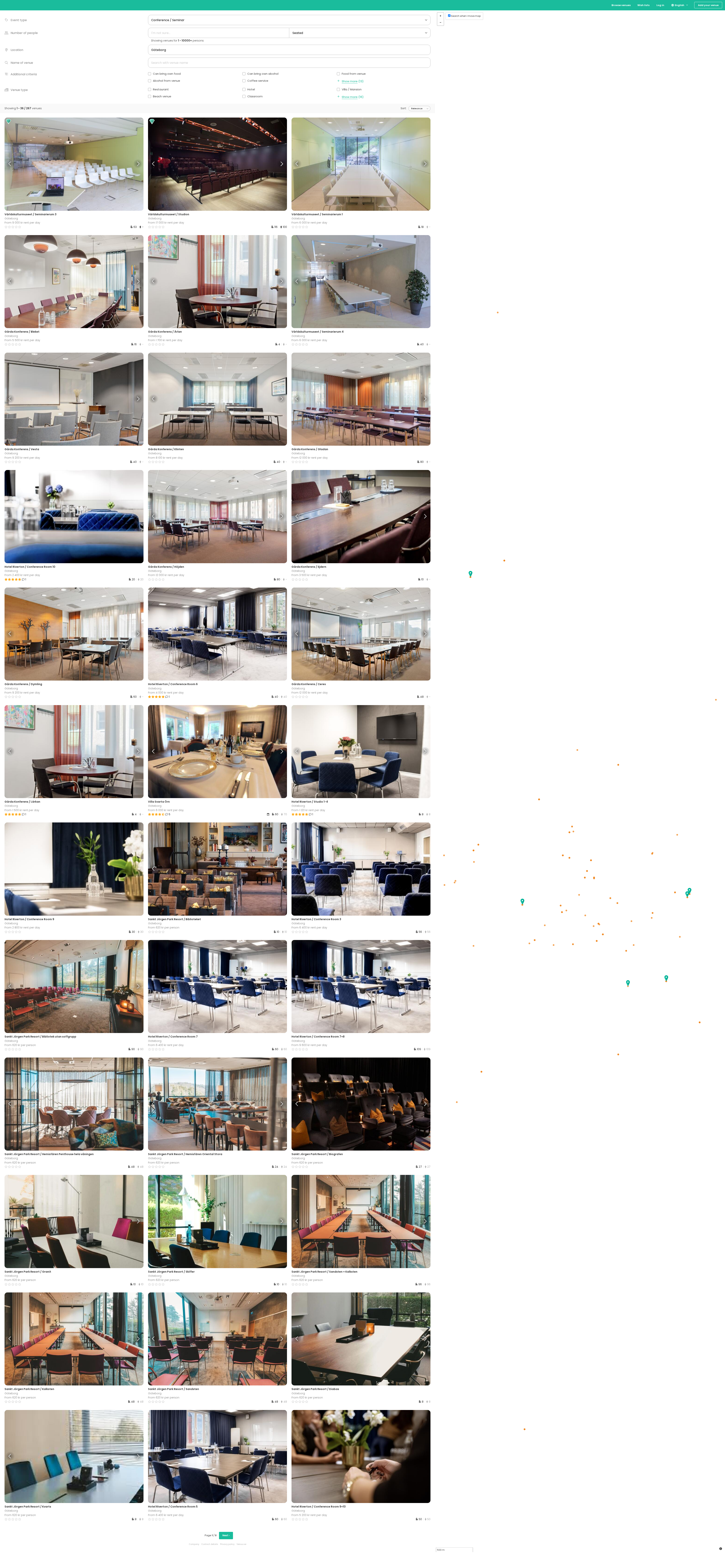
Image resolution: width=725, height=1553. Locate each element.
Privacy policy (227, 1544)
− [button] (440, 22)
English (679, 5)
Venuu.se (241, 1544)
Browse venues (621, 5)
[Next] (126, 164)
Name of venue (22, 63)
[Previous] (22, 164)
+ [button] (440, 16)
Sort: (403, 108)
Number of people (24, 33)
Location (17, 50)
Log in (660, 5)
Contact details (209, 1544)
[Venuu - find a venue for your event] (10, 4)
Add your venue (708, 5)
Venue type (19, 90)
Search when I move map (466, 16)
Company (194, 1544)
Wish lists (643, 5)
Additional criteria (24, 74)
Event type (19, 20)
